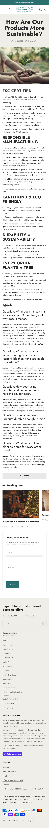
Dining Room (7, 662)
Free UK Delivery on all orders (24, 2)
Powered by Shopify (26, 821)
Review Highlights (9, 675)
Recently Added (8, 649)
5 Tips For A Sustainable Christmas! (21, 521)
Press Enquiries (8, 703)
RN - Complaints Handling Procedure (12, 693)
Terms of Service (23, 545)
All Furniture (7, 653)
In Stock (5, 640)
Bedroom (6, 670)
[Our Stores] (40, 9)
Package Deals (8, 657)
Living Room (7, 666)
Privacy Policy (10, 545)
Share (26, 475)
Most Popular (7, 645)
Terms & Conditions (25, 802)
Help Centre (7, 683)
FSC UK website (21, 132)
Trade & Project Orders (11, 699)
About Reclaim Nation (11, 679)
